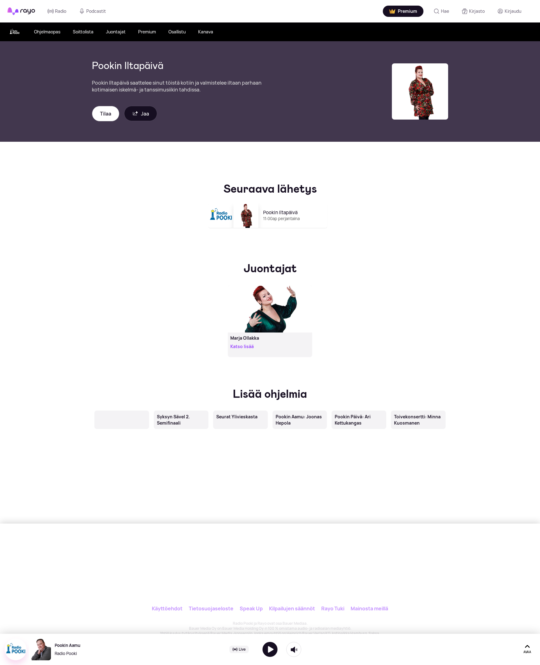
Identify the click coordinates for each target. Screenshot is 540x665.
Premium (147, 32)
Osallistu (177, 32)
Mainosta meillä (369, 608)
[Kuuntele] (270, 649)
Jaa (145, 113)
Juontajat (116, 32)
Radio (60, 11)
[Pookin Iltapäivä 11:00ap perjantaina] (270, 230)
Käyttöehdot (167, 608)
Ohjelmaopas (47, 32)
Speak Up (251, 608)
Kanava (205, 32)
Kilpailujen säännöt (292, 608)
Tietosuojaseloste (211, 608)
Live (242, 649)
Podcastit (96, 11)
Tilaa (105, 113)
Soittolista (83, 32)
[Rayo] (250, 552)
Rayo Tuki (332, 608)
